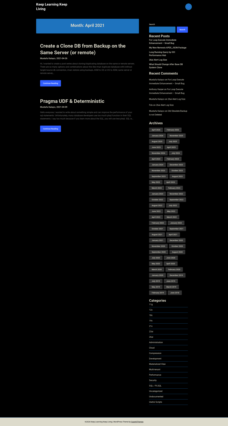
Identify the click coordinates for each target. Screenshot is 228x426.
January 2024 (157, 165)
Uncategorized (155, 391)
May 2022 (171, 211)
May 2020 (156, 264)
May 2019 (156, 287)
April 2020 (170, 264)
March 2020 (157, 269)
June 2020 (170, 258)
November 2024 (158, 153)
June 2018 (174, 293)
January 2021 (157, 240)
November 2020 (158, 246)
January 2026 (157, 136)
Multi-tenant (154, 369)
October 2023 (177, 171)
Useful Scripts (155, 402)
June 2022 (156, 211)
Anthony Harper (156, 89)
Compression (155, 353)
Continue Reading (50, 83)
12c (151, 310)
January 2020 (157, 275)
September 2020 (159, 252)
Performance (155, 375)
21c (151, 326)
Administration (156, 342)
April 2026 (156, 130)
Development (155, 358)
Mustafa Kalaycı (156, 79)
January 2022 (176, 223)
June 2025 (156, 147)
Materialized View (157, 364)
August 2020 (177, 252)
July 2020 (156, 258)
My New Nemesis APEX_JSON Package (167, 47)
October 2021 (157, 229)
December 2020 (176, 240)
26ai (151, 337)
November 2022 (176, 194)
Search (152, 24)
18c (151, 315)
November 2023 (158, 171)
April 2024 (156, 159)
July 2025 (173, 141)
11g (151, 304)
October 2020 (177, 246)
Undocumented (156, 396)
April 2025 (171, 147)
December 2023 (176, 165)
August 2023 (177, 176)
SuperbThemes (137, 422)
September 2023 (159, 176)
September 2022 (176, 200)
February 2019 (158, 293)
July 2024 (176, 153)
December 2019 (176, 275)
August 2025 (157, 141)
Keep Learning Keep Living (51, 6)
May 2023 (156, 182)
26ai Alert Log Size (158, 60)
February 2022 (158, 223)
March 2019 (171, 287)
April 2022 (156, 217)
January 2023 (157, 194)
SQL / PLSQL (155, 385)
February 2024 (173, 159)
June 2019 (170, 281)
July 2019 (156, 281)
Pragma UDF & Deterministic (72, 101)
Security (153, 380)
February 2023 (174, 188)
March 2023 (157, 188)
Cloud (152, 348)
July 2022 (173, 205)
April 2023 (170, 182)
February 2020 (174, 269)
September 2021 (176, 229)
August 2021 (157, 234)
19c (151, 320)
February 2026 (173, 130)
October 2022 (157, 200)
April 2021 (173, 234)
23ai (151, 331)
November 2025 (176, 136)
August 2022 (157, 205)
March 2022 (172, 217)
